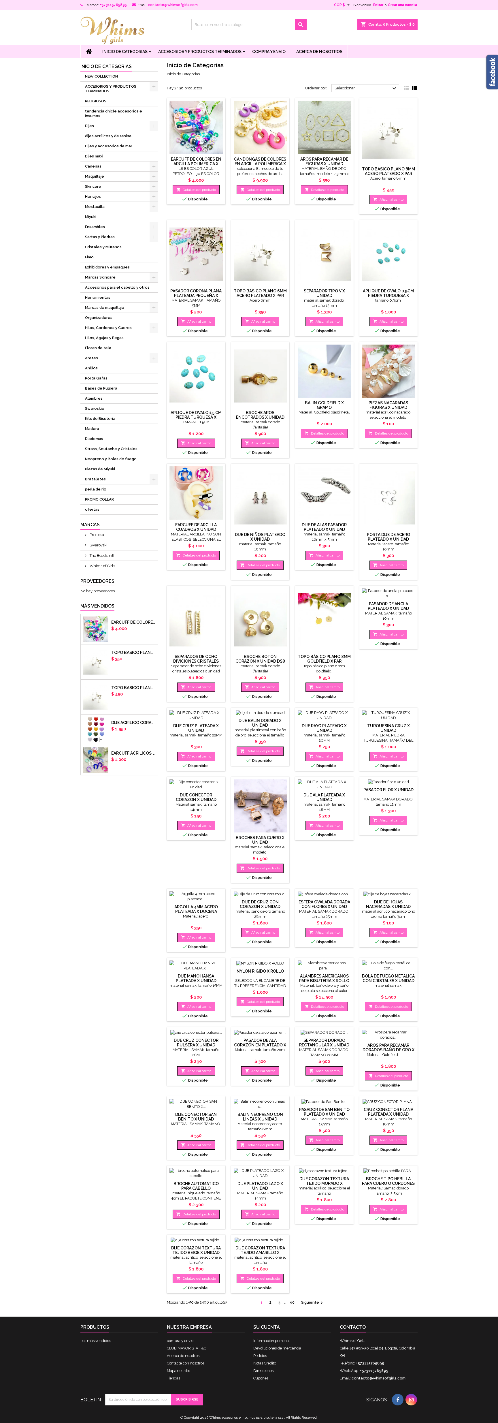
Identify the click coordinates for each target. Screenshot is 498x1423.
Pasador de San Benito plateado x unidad (324, 1111)
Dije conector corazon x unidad (196, 797)
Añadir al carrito (388, 199)
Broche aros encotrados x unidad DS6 (260, 417)
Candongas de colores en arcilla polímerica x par (260, 164)
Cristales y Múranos (103, 247)
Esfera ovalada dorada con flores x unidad (324, 904)
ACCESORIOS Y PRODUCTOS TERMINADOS (200, 51)
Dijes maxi (94, 156)
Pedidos (260, 1356)
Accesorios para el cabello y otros (117, 287)
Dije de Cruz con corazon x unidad (260, 904)
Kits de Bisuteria (100, 418)
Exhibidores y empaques (107, 267)
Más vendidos (97, 606)
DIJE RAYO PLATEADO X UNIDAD (324, 728)
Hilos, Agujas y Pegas (104, 338)
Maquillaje (94, 176)
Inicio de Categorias (125, 51)
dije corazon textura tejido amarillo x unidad (260, 1253)
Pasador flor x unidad (388, 789)
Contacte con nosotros (185, 1363)
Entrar (378, 5)
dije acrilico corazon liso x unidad (133, 722)
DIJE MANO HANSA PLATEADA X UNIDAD (196, 978)
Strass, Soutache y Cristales (111, 449)
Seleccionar (366, 88)
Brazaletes (95, 479)
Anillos (91, 368)
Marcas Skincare (100, 277)
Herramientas (97, 297)
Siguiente (312, 1302)
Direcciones (263, 1371)
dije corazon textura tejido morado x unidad (324, 1183)
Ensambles (95, 227)
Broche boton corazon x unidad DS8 (260, 658)
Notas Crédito (264, 1363)
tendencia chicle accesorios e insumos (113, 113)
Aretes (91, 358)
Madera (92, 428)
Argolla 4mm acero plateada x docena (196, 909)
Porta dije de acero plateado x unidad (388, 537)
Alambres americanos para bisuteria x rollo (324, 978)
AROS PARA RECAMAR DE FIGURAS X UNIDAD (324, 161)
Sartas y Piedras (100, 237)
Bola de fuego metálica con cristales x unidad (388, 978)
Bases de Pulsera (101, 388)
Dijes (89, 126)
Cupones (260, 1378)
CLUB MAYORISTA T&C (186, 1348)
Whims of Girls (102, 566)
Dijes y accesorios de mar (108, 146)
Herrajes (93, 196)
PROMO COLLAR (99, 499)
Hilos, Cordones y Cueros (108, 328)
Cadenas (93, 166)
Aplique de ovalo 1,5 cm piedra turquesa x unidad (196, 417)
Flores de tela (98, 348)
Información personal (271, 1341)
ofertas (92, 509)
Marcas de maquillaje (104, 307)
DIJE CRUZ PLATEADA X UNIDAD (196, 728)
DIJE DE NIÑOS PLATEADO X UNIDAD (260, 537)
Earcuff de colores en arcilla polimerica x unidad (133, 622)
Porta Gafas (96, 378)
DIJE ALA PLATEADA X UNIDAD (324, 797)
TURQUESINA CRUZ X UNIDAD (388, 728)
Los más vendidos (95, 1341)
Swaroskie (94, 408)
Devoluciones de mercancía (277, 1348)
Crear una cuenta (402, 5)
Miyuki (90, 217)
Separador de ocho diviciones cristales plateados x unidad (196, 661)
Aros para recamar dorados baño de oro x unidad (388, 1050)
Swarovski (98, 545)
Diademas (94, 439)
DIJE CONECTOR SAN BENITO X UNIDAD (196, 1116)
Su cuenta (266, 1327)
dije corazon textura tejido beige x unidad (196, 1250)
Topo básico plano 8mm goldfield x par (324, 658)
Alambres (94, 398)
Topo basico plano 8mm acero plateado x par (133, 687)
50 (292, 1302)
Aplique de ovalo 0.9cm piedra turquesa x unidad (388, 295)
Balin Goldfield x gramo (324, 405)
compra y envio (269, 51)
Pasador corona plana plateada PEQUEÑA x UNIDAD (196, 295)
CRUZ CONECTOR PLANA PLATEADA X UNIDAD (388, 1111)
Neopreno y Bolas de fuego (111, 459)
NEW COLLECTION (101, 76)
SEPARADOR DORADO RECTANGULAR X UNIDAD (324, 1042)
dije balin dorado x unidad (260, 723)
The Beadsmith (102, 555)
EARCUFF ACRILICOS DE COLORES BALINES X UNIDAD (133, 753)
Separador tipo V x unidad (324, 293)
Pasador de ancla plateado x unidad (388, 606)
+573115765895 (113, 5)
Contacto (353, 1327)
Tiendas (173, 1378)
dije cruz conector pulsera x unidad (196, 1042)
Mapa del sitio (178, 1371)
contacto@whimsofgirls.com (173, 5)
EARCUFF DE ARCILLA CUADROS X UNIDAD (196, 527)
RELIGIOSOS (95, 101)
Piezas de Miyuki (100, 469)
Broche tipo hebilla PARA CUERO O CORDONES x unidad (388, 1183)
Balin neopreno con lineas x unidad (260, 1116)
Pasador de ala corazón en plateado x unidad (260, 1045)
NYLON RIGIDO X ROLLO (260, 971)
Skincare (93, 186)
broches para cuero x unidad (260, 840)
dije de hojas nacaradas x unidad (388, 904)
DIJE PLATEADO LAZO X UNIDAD (260, 1186)
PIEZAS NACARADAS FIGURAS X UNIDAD (388, 405)
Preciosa (96, 535)
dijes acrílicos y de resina (108, 136)
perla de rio (95, 489)
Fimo (89, 257)
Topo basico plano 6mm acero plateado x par (133, 652)
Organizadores (98, 317)
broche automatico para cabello (196, 1186)
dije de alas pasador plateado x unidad (324, 527)
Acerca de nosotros (319, 51)
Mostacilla (95, 206)
